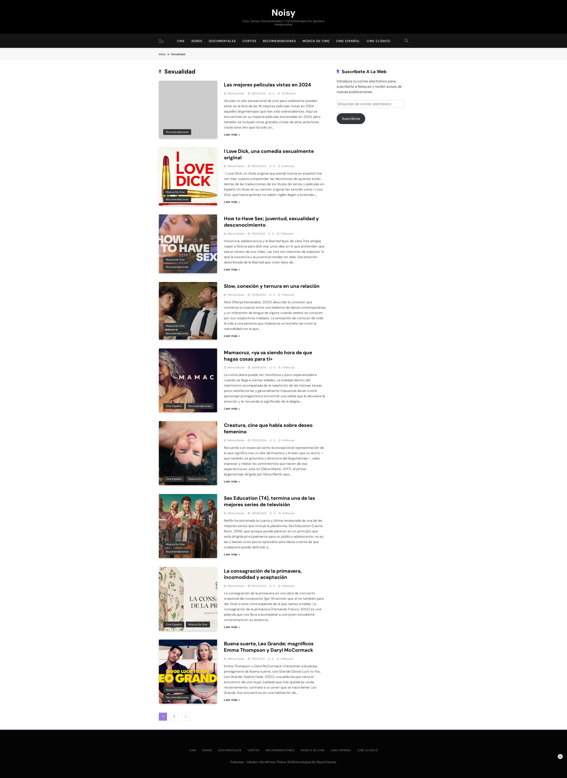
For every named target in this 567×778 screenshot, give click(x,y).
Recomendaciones (279, 41)
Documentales (222, 41)
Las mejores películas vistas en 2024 (267, 85)
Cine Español (348, 41)
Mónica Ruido (236, 93)
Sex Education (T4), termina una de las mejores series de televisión (269, 501)
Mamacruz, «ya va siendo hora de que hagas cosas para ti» (268, 355)
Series (196, 41)
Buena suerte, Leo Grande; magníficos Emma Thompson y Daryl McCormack (269, 646)
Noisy (283, 12)
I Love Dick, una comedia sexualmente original (269, 154)
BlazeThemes (326, 762)
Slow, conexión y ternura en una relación (272, 286)
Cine (181, 41)
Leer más (230, 134)
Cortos (249, 41)
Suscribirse (351, 118)
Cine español (174, 406)
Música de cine (316, 41)
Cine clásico (378, 41)
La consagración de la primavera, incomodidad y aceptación (263, 574)
